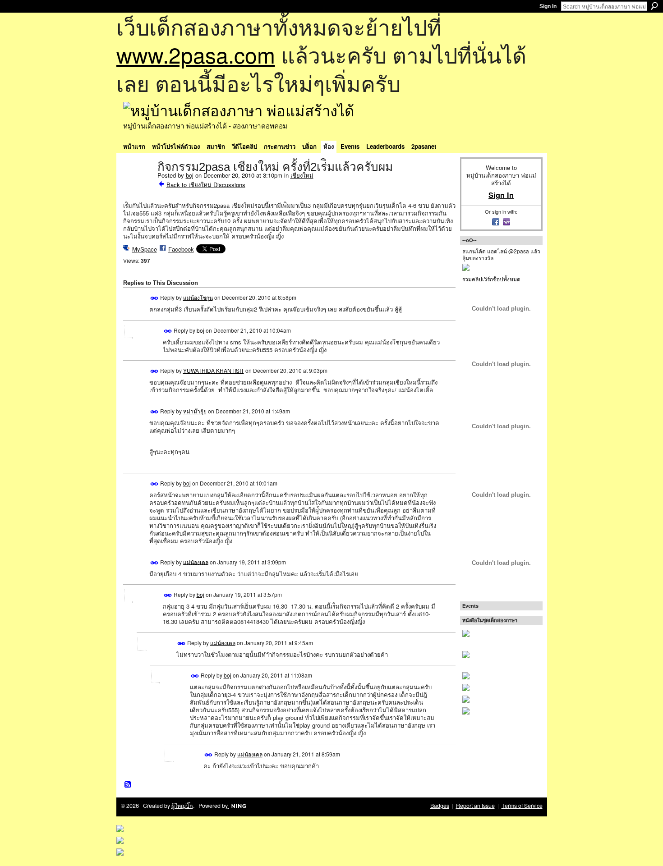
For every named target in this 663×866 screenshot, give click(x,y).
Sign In (548, 6)
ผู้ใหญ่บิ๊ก (182, 806)
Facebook (181, 249)
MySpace (144, 249)
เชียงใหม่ (301, 175)
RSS (128, 785)
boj (189, 175)
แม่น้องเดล (195, 561)
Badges (439, 806)
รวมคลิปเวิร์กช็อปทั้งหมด (491, 279)
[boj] (137, 185)
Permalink (154, 298)
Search (654, 6)
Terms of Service (522, 806)
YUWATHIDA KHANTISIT (213, 370)
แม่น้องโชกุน (198, 297)
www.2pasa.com (195, 54)
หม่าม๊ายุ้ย (195, 411)
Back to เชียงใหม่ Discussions (205, 184)
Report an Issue (475, 806)
